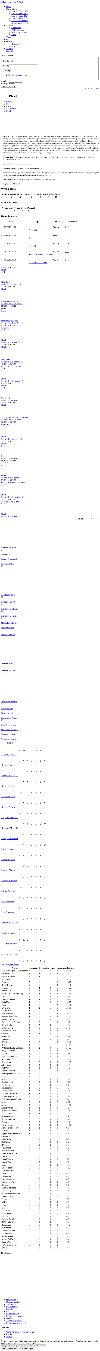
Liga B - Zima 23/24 (19, 13)
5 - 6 (67, 260)
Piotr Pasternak (7, 912)
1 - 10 (67, 243)
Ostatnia (80, 519)
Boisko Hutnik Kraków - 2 (12, 497)
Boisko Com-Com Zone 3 (12, 323)
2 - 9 (67, 252)
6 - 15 (3, 407)
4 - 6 (3, 349)
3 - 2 (3, 291)
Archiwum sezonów (19, 23)
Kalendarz (89, 88)
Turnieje (9, 49)
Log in (9, 1334)
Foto (8, 39)
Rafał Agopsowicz (9, 933)
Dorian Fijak (6, 765)
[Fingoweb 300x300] (20, 1295)
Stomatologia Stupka (9, 321)
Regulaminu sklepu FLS (16, 1323)
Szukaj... (4, 84)
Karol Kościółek (8, 796)
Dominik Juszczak (9, 754)
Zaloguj (7, 71)
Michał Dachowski (9, 891)
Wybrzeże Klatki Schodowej (41, 254)
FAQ (8, 1311)
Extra (13, 34)
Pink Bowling (6, 282)
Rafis (31, 238)
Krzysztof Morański (9, 828)
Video (8, 37)
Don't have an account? (18, 75)
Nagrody (10, 1318)
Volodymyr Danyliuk (10, 965)
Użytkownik (8, 61)
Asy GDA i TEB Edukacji (12, 366)
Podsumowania (17, 30)
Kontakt (9, 51)
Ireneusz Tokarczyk (9, 775)
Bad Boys (5, 328)
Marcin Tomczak (8, 860)
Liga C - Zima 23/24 (19, 16)
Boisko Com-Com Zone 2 (12, 284)
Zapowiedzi (16, 27)
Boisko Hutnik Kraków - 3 (12, 362)
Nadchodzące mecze (19, 20)
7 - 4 (3, 369)
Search (9, 1336)
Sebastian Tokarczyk (9, 944)
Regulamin (15, 44)
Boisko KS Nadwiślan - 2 (11, 439)
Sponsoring (11, 1304)
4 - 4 (3, 272)
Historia (14, 46)
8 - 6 (67, 227)
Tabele (96, 88)
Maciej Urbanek (8, 849)
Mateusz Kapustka (9, 881)
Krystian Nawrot (8, 807)
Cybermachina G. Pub (38, 262)
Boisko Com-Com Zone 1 (12, 304)
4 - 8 (3, 330)
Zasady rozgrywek (14, 1321)
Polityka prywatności (15, 1316)
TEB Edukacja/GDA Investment (14, 417)
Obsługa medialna (13, 1302)
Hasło (5, 66)
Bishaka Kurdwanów (10, 301)
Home (8, 6)
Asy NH (32, 246)
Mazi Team (5, 359)
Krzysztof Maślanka (9, 817)
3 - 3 (3, 388)
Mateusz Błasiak (8, 870)
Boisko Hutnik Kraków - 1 (12, 342)
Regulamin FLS (12, 1314)
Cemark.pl (5, 398)
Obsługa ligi (11, 1300)
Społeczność (11, 1307)
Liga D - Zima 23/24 (20, 18)
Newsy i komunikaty (20, 32)
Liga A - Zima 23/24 (19, 11)
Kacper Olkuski (7, 786)
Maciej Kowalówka (9, 838)
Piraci (3, 270)
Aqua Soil (33, 230)
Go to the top (20, 1332)
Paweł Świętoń (7, 902)
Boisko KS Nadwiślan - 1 (11, 400)
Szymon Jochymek (9, 954)
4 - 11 (3, 311)
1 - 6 (67, 235)
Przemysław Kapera (9, 923)
